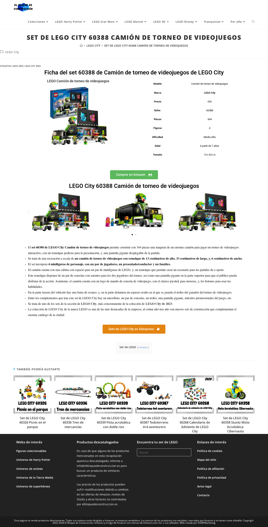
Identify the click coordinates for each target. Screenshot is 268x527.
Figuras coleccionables (31, 451)
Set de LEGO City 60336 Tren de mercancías (73, 422)
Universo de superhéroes (33, 486)
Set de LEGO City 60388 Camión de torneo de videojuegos (146, 45)
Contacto (203, 495)
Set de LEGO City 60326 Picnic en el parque (32, 422)
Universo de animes (29, 469)
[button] (28, 212)
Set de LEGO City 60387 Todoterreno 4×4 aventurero (154, 422)
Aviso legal (204, 486)
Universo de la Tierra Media (34, 477)
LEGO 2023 (17, 65)
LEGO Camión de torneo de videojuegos (78, 81)
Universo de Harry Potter (33, 460)
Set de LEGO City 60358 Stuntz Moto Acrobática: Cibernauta (236, 424)
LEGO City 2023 (33, 65)
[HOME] (81, 45)
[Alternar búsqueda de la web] (253, 21)
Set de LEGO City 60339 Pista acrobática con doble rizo (113, 422)
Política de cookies (209, 451)
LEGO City (12, 52)
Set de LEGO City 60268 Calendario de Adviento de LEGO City (195, 424)
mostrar (143, 347)
